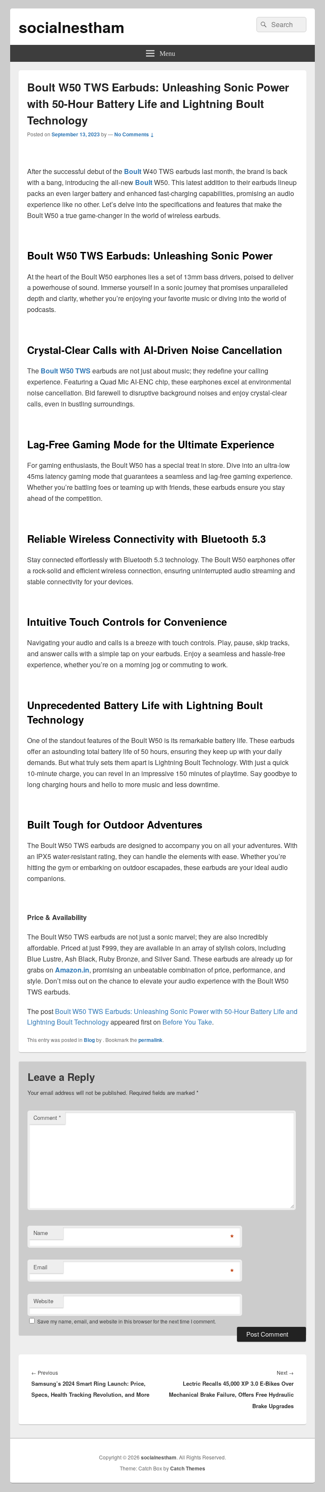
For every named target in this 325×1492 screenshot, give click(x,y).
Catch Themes (187, 1468)
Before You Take (187, 1022)
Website (43, 1301)
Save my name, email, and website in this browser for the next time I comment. (126, 1321)
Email (40, 1267)
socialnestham (71, 27)
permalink (150, 1040)
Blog (89, 1040)
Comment (47, 1117)
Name (40, 1233)
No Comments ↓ (134, 134)
